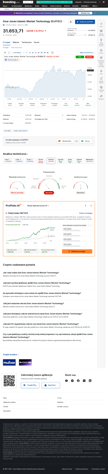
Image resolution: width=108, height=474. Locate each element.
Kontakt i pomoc (63, 406)
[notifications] (100, 2)
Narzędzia (6, 411)
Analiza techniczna (14, 153)
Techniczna (26, 42)
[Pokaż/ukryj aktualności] (52, 53)
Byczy (87, 141)
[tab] (8, 161)
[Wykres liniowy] (9, 53)
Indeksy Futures (49, 9)
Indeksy (6, 9)
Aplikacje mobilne (9, 402)
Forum (36, 42)
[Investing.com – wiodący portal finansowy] (11, 2)
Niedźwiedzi (67, 141)
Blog (5, 398)
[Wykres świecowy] (5, 53)
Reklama (60, 402)
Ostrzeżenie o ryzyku (98, 469)
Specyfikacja (81, 9)
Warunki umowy (67, 469)
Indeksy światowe (27, 9)
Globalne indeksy (70, 9)
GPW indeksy (16, 9)
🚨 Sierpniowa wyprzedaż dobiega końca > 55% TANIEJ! (54, 2)
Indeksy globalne (22, 130)
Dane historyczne (16, 47)
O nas (59, 398)
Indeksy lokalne (38, 9)
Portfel (5, 406)
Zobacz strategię (85, 213)
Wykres (16, 42)
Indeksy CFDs (60, 9)
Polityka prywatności (81, 469)
